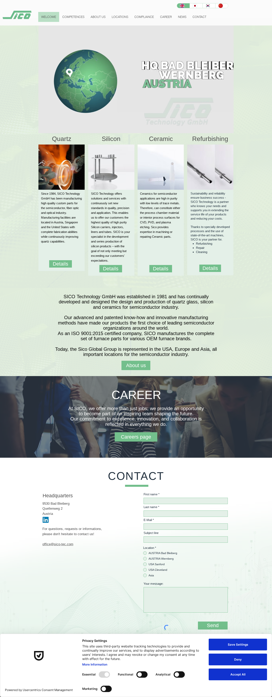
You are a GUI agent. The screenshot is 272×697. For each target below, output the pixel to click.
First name (151, 494)
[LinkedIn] (46, 520)
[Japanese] (196, 5)
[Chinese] (221, 5)
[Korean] (209, 5)
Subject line (151, 532)
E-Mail (148, 519)
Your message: (153, 583)
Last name (150, 506)
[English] (183, 5)
